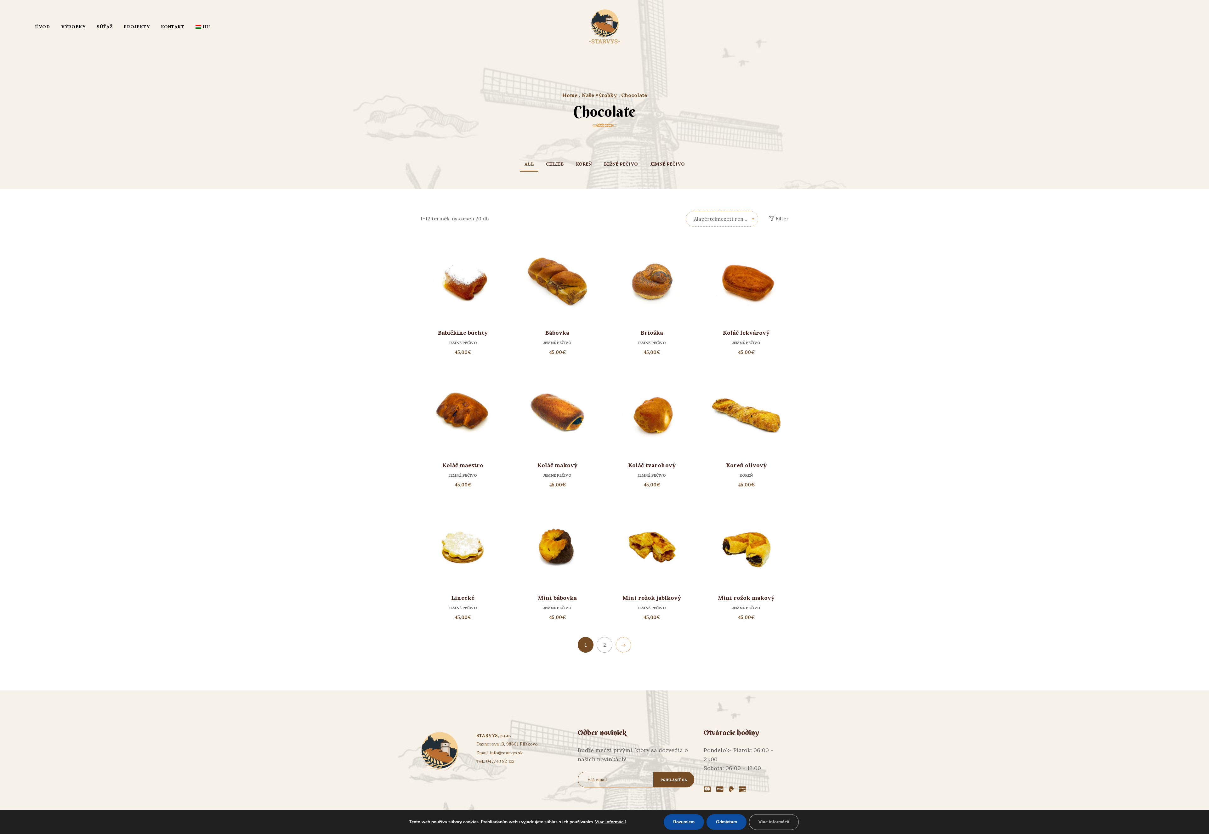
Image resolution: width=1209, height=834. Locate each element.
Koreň (584, 164)
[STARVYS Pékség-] (604, 26)
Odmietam (726, 822)
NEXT (623, 645)
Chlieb (555, 164)
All (529, 164)
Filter (781, 218)
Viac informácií (610, 822)
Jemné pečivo (667, 164)
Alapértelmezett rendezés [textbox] (726, 219)
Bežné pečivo (621, 164)
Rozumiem (684, 822)
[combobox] (722, 219)
